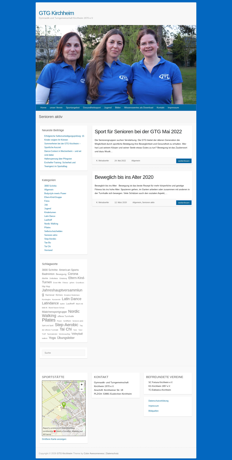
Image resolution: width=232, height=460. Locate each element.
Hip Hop (46, 286)
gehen (72, 283)
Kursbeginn (46, 299)
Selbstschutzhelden (53, 231)
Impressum (173, 107)
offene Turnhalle (66, 316)
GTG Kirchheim (56, 13)
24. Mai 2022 (120, 161)
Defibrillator (54, 278)
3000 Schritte (50, 186)
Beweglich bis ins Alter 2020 (124, 177)
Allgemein (135, 161)
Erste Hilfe (57, 283)
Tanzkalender (52, 334)
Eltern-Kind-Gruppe (53, 197)
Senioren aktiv (148, 202)
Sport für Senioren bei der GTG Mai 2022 (138, 131)
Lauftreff (48, 220)
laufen (62, 304)
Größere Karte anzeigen (54, 439)
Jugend (108, 107)
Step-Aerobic (50, 239)
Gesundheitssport (92, 107)
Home (43, 107)
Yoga (52, 338)
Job (46, 205)
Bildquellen (153, 411)
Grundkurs (80, 283)
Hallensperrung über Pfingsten (58, 159)
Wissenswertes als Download (138, 107)
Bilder (118, 107)
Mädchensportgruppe (54, 311)
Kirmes (59, 295)
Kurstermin (56, 299)
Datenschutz (112, 453)
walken (44, 338)
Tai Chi (47, 246)
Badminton (48, 273)
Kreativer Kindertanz (72, 295)
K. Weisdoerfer (102, 161)
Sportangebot (73, 107)
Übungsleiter (66, 338)
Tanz (75, 330)
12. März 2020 (121, 202)
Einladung (63, 278)
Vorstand (48, 250)
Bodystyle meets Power (55, 193)
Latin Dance (49, 216)
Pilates (47, 227)
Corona (73, 273)
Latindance (50, 303)
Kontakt (160, 107)
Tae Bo (47, 242)
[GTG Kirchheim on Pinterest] (191, 13)
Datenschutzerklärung (158, 401)
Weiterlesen (184, 161)
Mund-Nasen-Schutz (57, 308)
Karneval (49, 295)
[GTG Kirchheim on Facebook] (187, 13)
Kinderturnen (50, 212)
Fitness (65, 283)
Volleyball (77, 333)
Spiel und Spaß (48, 325)
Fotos (47, 201)
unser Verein (56, 107)
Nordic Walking (51, 224)
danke (45, 278)
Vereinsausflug (64, 334)
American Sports (69, 269)
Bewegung (61, 274)
